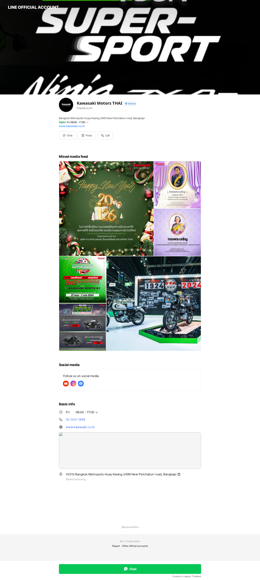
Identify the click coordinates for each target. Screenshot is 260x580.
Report (116, 545)
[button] (87, 135)
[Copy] (179, 474)
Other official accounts (135, 545)
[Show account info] (130, 103)
